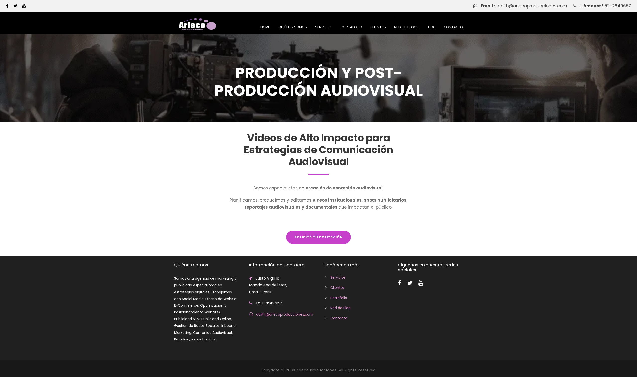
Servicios (324, 27)
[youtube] (24, 6)
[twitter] (15, 6)
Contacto (453, 27)
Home (265, 27)
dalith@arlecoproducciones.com (531, 6)
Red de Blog (340, 307)
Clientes (378, 27)
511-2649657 (618, 6)
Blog (431, 27)
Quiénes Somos (292, 27)
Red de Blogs (406, 27)
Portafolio (351, 27)
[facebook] (7, 6)
